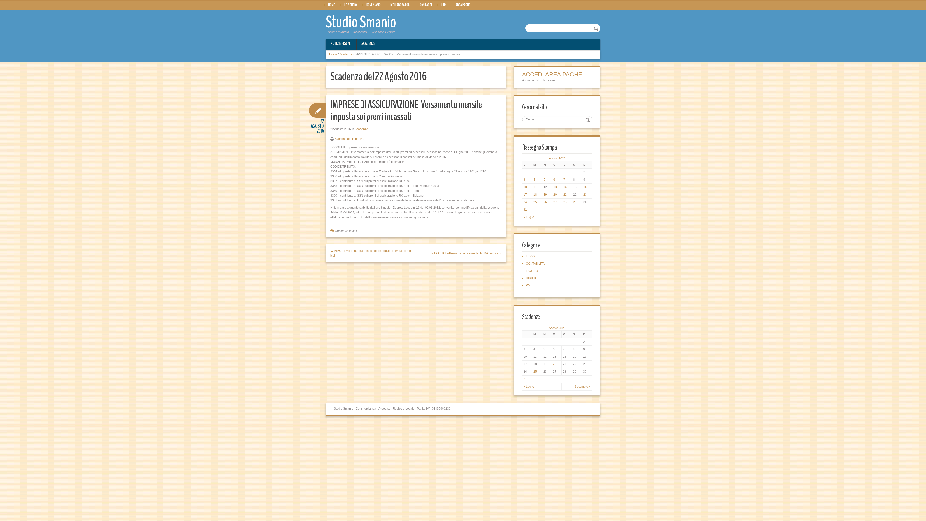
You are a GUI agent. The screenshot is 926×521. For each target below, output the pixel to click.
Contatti (426, 4)
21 (565, 194)
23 (585, 194)
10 (525, 187)
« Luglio (529, 217)
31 (525, 209)
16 (585, 187)
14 (565, 187)
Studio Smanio (361, 22)
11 (535, 187)
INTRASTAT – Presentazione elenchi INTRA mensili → (466, 253)
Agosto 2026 (557, 158)
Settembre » (583, 386)
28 (565, 202)
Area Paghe (463, 4)
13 (555, 187)
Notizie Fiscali (341, 43)
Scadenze (368, 43)
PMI (528, 285)
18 (535, 194)
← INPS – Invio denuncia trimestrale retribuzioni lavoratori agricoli (370, 253)
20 (555, 194)
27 (555, 202)
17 (525, 194)
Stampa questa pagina (349, 139)
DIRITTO (531, 278)
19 (545, 194)
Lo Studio (350, 4)
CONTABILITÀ (535, 263)
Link (443, 4)
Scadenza (346, 54)
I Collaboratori (400, 4)
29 (575, 202)
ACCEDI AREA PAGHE (552, 74)
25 (535, 202)
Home (331, 4)
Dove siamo (373, 4)
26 (545, 202)
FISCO (530, 256)
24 (525, 202)
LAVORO (532, 271)
